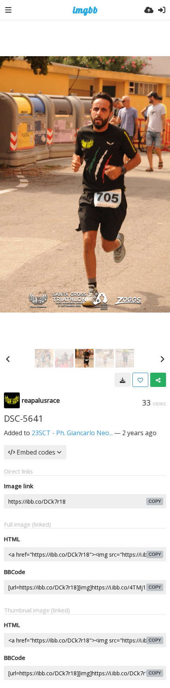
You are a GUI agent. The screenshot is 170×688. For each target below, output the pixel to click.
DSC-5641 (23, 418)
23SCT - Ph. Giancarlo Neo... (72, 432)
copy (155, 501)
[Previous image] (8, 359)
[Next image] (162, 359)
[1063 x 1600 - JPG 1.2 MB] (122, 380)
